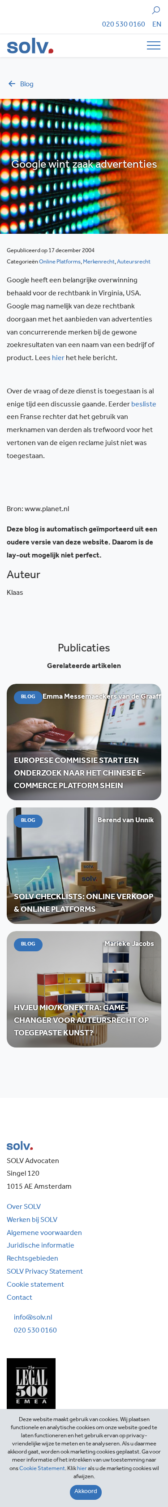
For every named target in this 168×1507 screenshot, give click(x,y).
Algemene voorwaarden (44, 1233)
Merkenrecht (99, 262)
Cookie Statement (42, 1469)
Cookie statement (35, 1285)
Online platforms (60, 262)
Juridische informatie (40, 1246)
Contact (19, 1298)
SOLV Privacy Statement (45, 1272)
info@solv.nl (33, 1318)
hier (59, 358)
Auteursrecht (134, 262)
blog (27, 85)
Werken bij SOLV (32, 1220)
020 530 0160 (123, 25)
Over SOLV (24, 1207)
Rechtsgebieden (32, 1259)
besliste (143, 405)
